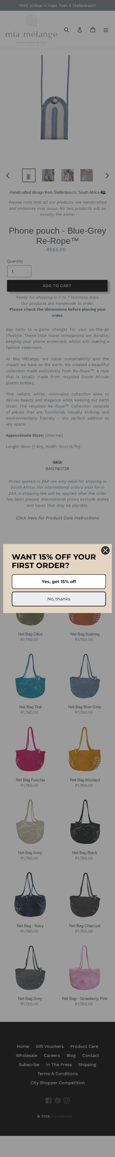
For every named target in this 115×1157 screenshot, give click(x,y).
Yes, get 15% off (59, 581)
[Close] (105, 550)
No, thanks (58, 599)
